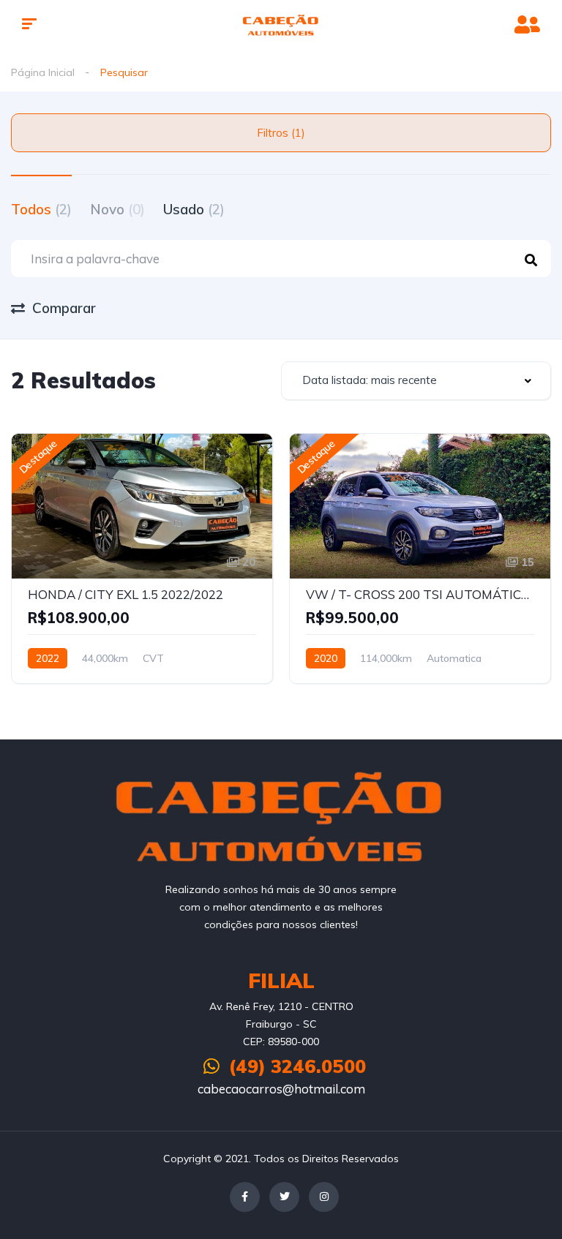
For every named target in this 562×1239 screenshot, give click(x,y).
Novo (117, 209)
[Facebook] (245, 1197)
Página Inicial (43, 72)
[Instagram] (324, 1197)
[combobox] (416, 380)
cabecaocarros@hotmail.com (281, 1088)
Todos (41, 209)
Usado (194, 209)
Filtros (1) (281, 133)
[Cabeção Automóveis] (281, 25)
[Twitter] (284, 1197)
